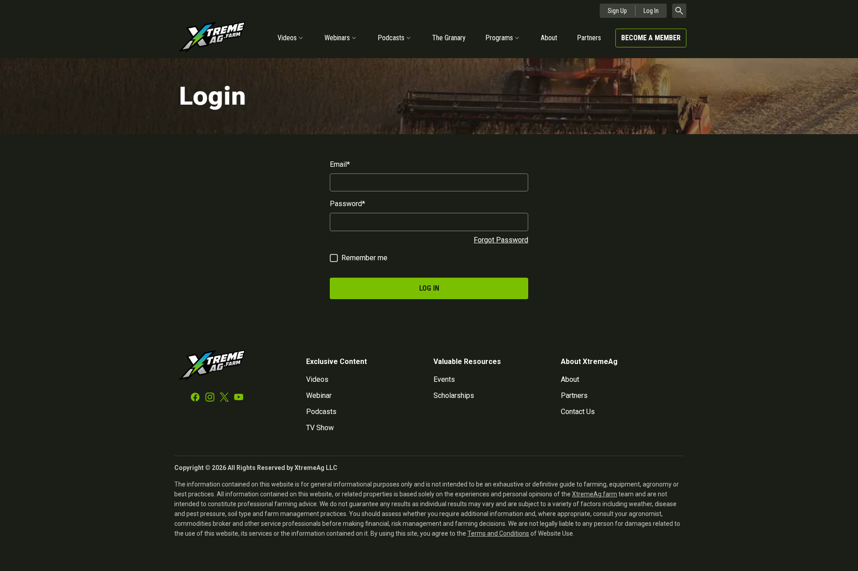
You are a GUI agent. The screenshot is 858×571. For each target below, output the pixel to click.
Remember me (364, 258)
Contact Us (578, 411)
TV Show (320, 427)
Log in (429, 288)
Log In (651, 10)
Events (444, 379)
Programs (499, 38)
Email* (340, 164)
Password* (347, 203)
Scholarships (453, 395)
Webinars (337, 38)
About (549, 38)
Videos (287, 38)
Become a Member (651, 38)
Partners (589, 38)
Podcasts (391, 38)
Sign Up (617, 10)
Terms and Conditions (498, 533)
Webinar (319, 395)
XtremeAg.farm (594, 494)
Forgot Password (501, 240)
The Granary (449, 38)
